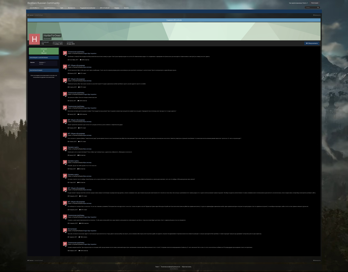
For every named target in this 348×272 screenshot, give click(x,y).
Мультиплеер (87, 67)
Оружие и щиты (73, 147)
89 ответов (82, 155)
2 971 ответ (82, 73)
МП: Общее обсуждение (76, 65)
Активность (71, 8)
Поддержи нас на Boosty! (87, 8)
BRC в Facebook (104, 8)
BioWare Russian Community (43, 3)
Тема (157, 266)
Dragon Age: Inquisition (89, 53)
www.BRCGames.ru (49, 8)
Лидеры (116, 8)
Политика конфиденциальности (170, 266)
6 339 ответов (85, 59)
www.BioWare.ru (34, 8)
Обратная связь (186, 266)
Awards (126, 8)
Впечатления (72, 229)
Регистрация (314, 3)
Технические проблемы (76, 52)
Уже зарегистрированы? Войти (298, 3)
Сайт (61, 8)
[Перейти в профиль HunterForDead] (65, 53)
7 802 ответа (83, 237)
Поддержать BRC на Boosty (174, 20)
